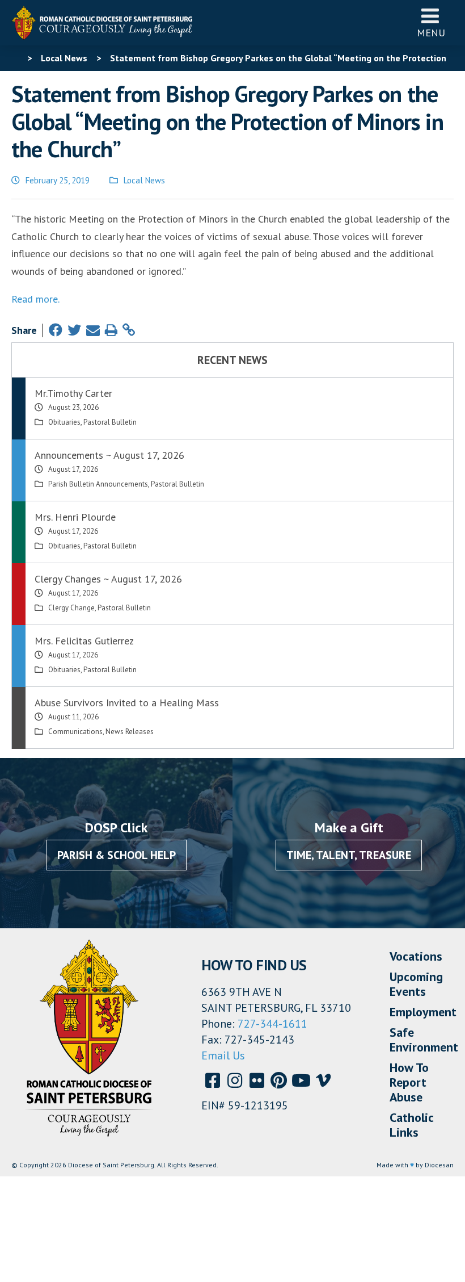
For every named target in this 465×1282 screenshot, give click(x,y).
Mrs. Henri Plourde (75, 516)
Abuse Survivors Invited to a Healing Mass (127, 702)
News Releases (129, 731)
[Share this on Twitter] (74, 330)
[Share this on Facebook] (55, 330)
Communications (75, 731)
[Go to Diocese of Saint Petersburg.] (15, 58)
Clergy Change (71, 608)
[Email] (93, 330)
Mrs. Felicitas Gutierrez (84, 640)
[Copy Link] (128, 330)
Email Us (223, 1055)
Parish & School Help (116, 855)
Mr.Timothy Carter (73, 393)
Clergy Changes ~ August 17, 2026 (108, 578)
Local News (144, 180)
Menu (431, 32)
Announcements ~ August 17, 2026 (109, 455)
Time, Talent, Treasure (348, 855)
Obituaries (64, 422)
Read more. (35, 298)
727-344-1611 (272, 1023)
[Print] (111, 330)
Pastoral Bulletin (110, 422)
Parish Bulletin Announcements (98, 484)
